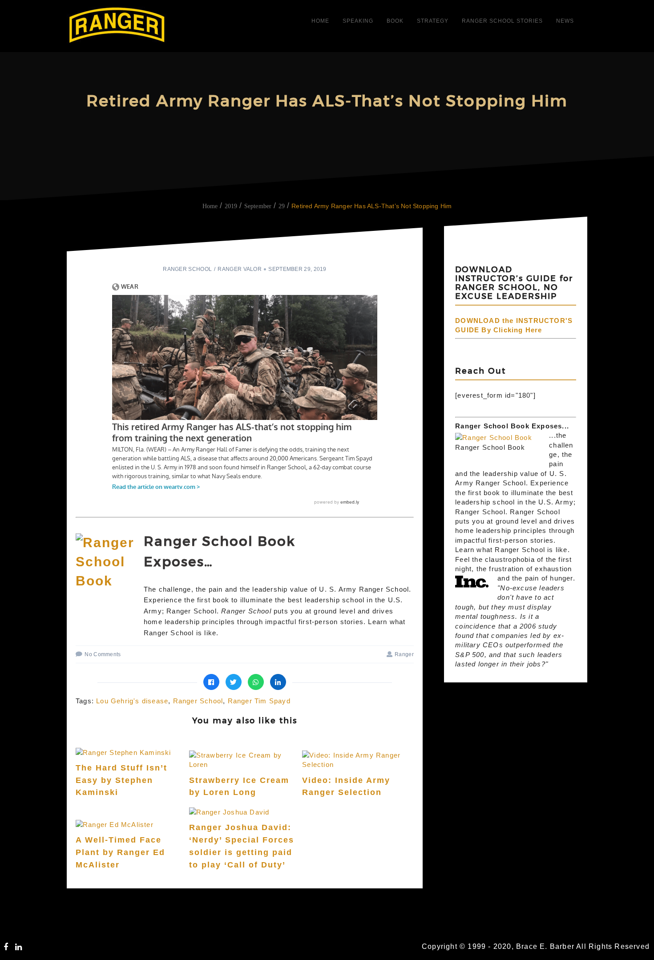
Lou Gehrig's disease (132, 701)
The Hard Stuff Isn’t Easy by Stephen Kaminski (121, 780)
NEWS (565, 21)
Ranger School (187, 269)
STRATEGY (432, 21)
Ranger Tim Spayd (259, 701)
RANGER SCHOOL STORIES (502, 21)
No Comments (103, 654)
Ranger (404, 654)
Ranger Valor (240, 269)
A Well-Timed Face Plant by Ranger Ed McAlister (120, 852)
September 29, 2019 (297, 269)
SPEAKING (358, 21)
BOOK (395, 21)
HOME (320, 21)
